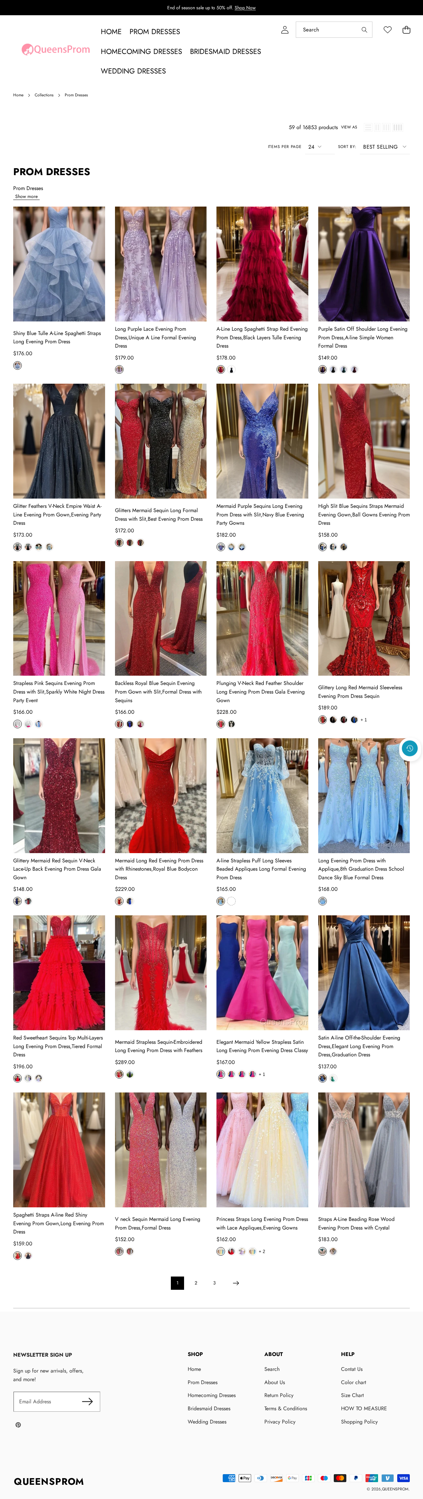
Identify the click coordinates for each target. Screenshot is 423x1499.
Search (272, 1369)
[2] (377, 127)
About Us (274, 1382)
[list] (368, 127)
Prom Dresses (202, 1382)
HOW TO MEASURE (364, 1408)
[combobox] (334, 29)
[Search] (364, 29)
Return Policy (278, 1395)
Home (194, 1369)
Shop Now (245, 7)
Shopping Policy (359, 1422)
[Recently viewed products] (410, 748)
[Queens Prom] (55, 51)
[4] (397, 127)
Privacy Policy (279, 1422)
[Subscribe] (87, 1402)
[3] (386, 127)
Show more (26, 196)
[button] (406, 29)
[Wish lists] (387, 29)
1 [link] (177, 1283)
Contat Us (352, 1369)
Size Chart (352, 1395)
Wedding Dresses (207, 1422)
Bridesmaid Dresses (209, 1408)
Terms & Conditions (285, 1408)
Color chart (353, 1382)
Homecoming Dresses (212, 1395)
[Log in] (284, 29)
